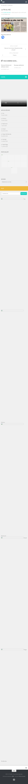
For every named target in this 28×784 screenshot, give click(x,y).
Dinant (4, 129)
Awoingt (4, 139)
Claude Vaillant (7, 12)
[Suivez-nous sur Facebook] (26, 77)
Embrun (4, 118)
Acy (3, 113)
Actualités (4, 5)
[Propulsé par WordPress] (13, 776)
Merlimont (4, 123)
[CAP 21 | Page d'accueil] (3, 2)
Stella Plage (5, 144)
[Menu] (26, 2)
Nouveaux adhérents (19, 65)
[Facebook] (2, 37)
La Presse (10, 5)
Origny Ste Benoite (6, 134)
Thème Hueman (22, 776)
